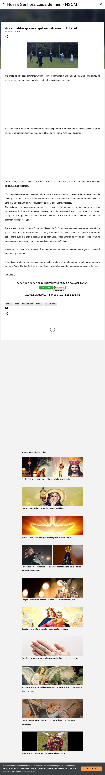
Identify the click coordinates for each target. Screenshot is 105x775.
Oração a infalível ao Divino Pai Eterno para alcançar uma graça (48, 600)
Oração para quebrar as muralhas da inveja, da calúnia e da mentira (50, 658)
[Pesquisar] (101, 4)
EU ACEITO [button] (91, 769)
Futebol (39, 304)
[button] (6, 36)
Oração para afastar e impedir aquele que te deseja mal (45, 629)
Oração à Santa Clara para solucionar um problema (43, 508)
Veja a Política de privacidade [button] (23, 771)
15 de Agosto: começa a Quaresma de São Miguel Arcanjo (46, 753)
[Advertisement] (52, 104)
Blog (17, 304)
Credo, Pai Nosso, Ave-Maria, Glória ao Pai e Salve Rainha (46, 479)
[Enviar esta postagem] (6, 308)
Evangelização (27, 304)
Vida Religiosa (50, 304)
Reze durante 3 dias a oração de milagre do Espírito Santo (46, 538)
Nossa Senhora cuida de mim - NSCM (42, 4)
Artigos (9, 304)
